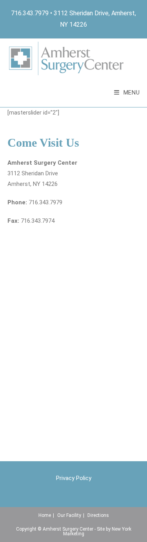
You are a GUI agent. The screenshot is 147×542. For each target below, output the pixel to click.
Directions (98, 515)
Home (44, 515)
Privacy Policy (73, 478)
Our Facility (69, 515)
